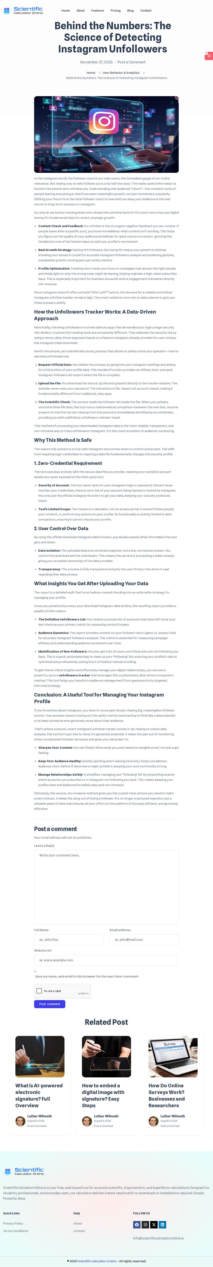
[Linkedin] (162, 1224)
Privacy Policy (13, 1223)
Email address (120, 930)
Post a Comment (131, 62)
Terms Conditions (15, 1231)
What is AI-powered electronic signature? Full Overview (39, 1095)
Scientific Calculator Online (97, 1261)
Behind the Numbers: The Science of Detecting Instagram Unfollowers (112, 37)
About (77, 1223)
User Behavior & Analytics (121, 73)
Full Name (41, 930)
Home (91, 73)
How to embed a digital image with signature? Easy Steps (103, 1095)
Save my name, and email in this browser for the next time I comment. (87, 976)
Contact (79, 1231)
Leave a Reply (44, 846)
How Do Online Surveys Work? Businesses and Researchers (167, 1095)
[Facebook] (137, 1224)
